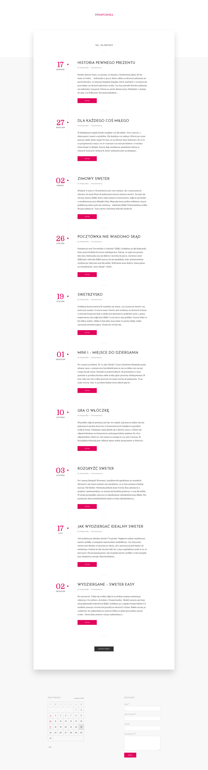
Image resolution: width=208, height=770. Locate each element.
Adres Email (130, 714)
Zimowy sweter (94, 179)
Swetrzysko (90, 295)
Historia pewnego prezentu (106, 63)
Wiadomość (130, 734)
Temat (126, 724)
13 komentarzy (96, 184)
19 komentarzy (96, 531)
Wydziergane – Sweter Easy (106, 585)
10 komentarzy (97, 589)
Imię (126, 704)
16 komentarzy (96, 126)
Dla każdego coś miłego (103, 121)
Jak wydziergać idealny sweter (110, 527)
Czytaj (87, 101)
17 (50, 727)
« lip (49, 747)
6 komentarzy (96, 68)
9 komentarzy (96, 357)
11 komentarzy (96, 241)
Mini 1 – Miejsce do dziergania (108, 353)
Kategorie (25, 14)
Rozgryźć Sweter (96, 469)
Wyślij (130, 755)
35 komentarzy (97, 415)
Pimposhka (84, 68)
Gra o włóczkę (93, 411)
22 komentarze (97, 473)
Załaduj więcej (104, 649)
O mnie (16, 15)
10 (50, 721)
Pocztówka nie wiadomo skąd (109, 237)
